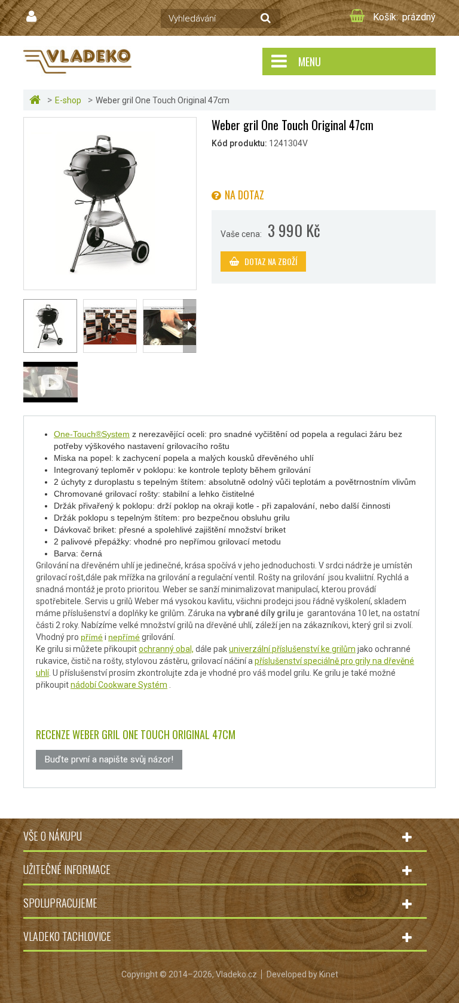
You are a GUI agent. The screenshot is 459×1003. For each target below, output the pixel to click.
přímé (92, 637)
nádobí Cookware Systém (119, 685)
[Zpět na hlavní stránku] (36, 100)
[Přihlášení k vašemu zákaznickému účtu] (32, 16)
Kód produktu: (239, 143)
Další (189, 326)
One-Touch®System (92, 434)
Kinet (328, 974)
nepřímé (124, 637)
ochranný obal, (166, 649)
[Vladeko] (77, 60)
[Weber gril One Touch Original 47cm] (110, 203)
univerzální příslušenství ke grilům (292, 649)
